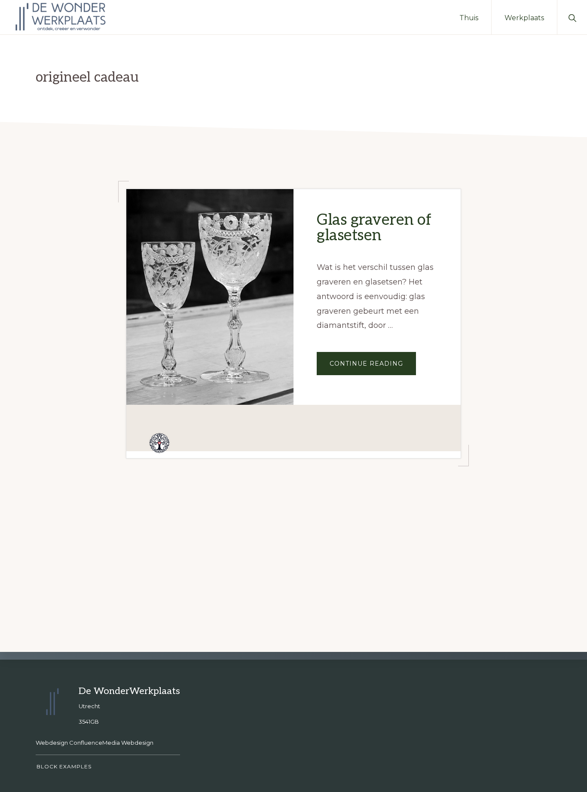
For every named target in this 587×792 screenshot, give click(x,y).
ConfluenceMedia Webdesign (111, 742)
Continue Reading (373, 367)
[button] (572, 17)
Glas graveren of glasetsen (374, 228)
